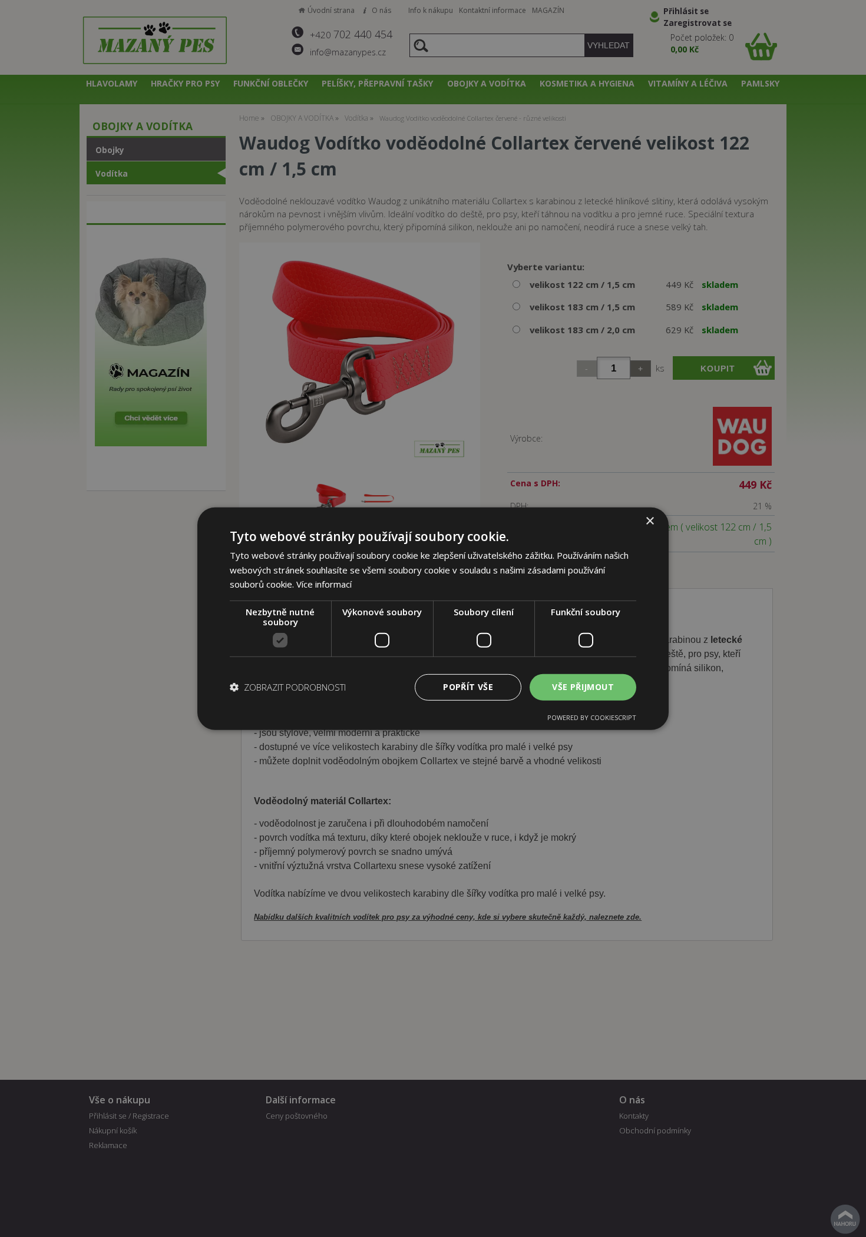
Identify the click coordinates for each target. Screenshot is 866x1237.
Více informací (324, 584)
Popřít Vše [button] (468, 686)
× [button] (649, 520)
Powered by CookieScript (591, 717)
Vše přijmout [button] (583, 686)
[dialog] (433, 618)
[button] (288, 687)
